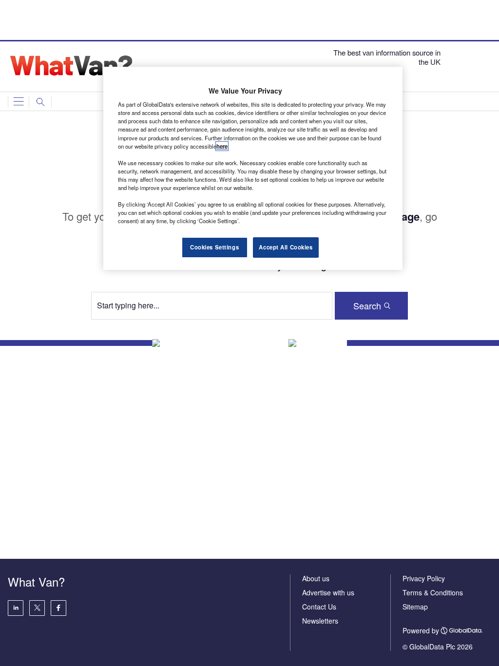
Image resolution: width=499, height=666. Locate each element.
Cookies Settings (214, 247)
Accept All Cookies (285, 247)
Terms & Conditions (433, 592)
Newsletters (320, 621)
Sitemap (415, 606)
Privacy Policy (424, 578)
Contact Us (319, 606)
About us (315, 578)
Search (367, 305)
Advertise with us (328, 592)
